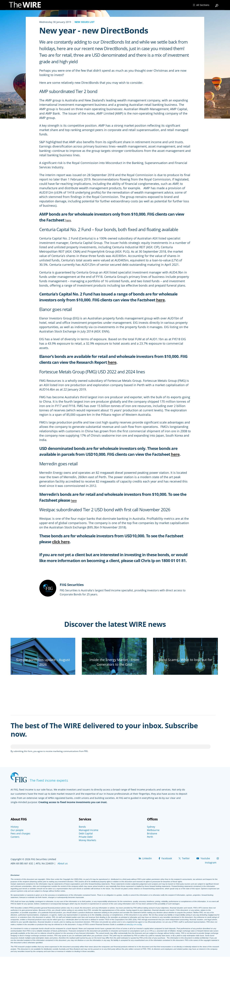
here (68, 220)
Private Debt (86, 837)
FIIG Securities (72, 584)
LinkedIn (147, 858)
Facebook (166, 858)
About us (63, 863)
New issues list (84, 22)
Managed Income (88, 830)
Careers (15, 837)
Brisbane (152, 833)
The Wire (26, 5)
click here (61, 541)
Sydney (151, 827)
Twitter (185, 858)
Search (217, 4)
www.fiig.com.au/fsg (134, 924)
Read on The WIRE (43, 670)
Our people (17, 830)
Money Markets (87, 840)
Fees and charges (20, 833)
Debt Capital (86, 833)
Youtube (205, 858)
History (15, 827)
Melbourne (153, 830)
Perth (150, 837)
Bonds (82, 827)
